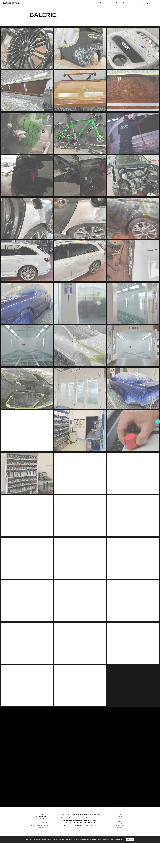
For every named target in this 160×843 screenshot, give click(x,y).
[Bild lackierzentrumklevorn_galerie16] (80, 474)
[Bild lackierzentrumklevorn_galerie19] (80, 431)
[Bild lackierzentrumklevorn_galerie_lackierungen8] (80, 304)
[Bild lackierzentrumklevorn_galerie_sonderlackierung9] (27, 49)
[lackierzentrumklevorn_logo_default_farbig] (12, 3)
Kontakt (120, 823)
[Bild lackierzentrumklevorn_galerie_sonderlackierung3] (27, 134)
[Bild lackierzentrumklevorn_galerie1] (80, 686)
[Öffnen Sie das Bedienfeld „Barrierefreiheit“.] (157, 421)
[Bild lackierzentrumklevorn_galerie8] (27, 601)
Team (120, 819)
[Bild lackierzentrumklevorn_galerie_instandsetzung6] (27, 219)
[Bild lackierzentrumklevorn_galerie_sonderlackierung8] (80, 49)
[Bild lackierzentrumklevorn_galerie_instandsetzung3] (27, 261)
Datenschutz (120, 825)
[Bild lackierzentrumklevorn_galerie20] (27, 431)
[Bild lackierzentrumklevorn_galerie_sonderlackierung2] (80, 134)
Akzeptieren (130, 839)
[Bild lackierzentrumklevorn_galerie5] (27, 644)
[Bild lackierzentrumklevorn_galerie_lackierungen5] (80, 346)
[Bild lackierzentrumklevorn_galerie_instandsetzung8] (80, 176)
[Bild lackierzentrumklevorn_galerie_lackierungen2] (80, 389)
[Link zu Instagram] (155, 3)
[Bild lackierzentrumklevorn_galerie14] (27, 516)
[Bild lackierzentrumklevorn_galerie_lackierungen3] (27, 389)
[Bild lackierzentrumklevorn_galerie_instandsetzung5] (80, 219)
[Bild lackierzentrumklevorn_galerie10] (80, 559)
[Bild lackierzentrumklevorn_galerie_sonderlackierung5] (80, 91)
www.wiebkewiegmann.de (89, 825)
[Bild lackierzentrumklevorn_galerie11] (27, 559)
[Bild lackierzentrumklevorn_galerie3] (80, 644)
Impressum (120, 827)
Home (120, 814)
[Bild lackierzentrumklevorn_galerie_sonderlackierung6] (27, 91)
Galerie (120, 821)
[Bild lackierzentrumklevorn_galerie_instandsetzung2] (80, 261)
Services (120, 816)
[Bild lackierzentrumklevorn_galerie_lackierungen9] (27, 304)
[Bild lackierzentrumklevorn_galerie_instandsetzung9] (27, 176)
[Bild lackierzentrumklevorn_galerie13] (80, 516)
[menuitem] (102, 3)
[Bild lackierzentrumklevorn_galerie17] (27, 474)
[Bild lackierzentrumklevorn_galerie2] (27, 686)
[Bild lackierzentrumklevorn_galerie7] (80, 601)
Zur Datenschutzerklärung (117, 839)
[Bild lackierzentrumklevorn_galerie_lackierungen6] (27, 346)
